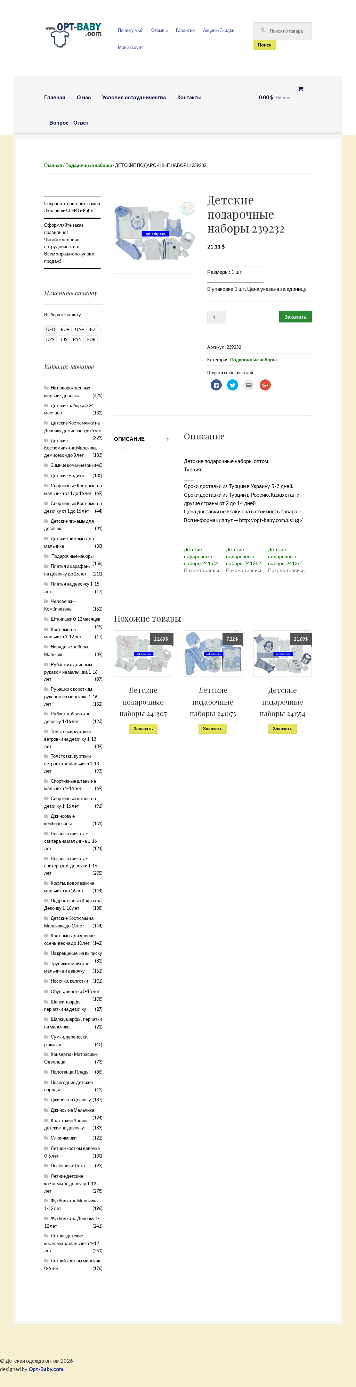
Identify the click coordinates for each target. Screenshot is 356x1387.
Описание (129, 439)
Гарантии (185, 30)
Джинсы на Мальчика (72, 1110)
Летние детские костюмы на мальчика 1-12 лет (71, 1243)
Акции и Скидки (218, 30)
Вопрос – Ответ (68, 122)
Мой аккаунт (130, 47)
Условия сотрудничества (134, 97)
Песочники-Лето (68, 1165)
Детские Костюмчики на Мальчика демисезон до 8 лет (70, 448)
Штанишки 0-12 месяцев (75, 619)
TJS (63, 339)
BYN (77, 339)
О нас (84, 97)
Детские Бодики (67, 475)
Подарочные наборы (88, 165)
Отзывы (159, 30)
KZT (94, 329)
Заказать (295, 316)
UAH (79, 329)
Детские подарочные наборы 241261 (285, 556)
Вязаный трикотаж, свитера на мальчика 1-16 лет (70, 841)
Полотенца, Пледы (70, 1072)
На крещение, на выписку (76, 953)
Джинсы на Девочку (71, 1099)
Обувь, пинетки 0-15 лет (75, 991)
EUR (91, 339)
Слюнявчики (63, 1138)
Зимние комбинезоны (73, 465)
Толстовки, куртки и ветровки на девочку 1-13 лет (70, 739)
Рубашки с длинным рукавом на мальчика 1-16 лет (70, 672)
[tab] (143, 438)
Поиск (265, 45)
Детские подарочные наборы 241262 (243, 556)
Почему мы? (130, 30)
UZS (50, 339)
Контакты (189, 97)
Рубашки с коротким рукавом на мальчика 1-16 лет (70, 696)
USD (50, 329)
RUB (65, 329)
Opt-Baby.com (46, 1369)
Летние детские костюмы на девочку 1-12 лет (70, 1183)
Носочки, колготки (69, 981)
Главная (54, 97)
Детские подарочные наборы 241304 (201, 556)
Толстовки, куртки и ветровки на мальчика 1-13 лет (71, 763)
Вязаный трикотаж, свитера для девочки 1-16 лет (70, 866)
